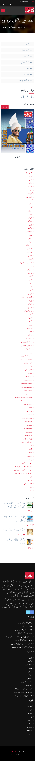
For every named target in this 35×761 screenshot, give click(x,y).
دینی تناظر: (30, 452)
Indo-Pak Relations (27, 418)
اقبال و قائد (30, 300)
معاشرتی (30, 179)
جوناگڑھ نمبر (30, 321)
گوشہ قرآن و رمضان (28, 369)
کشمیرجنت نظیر (29, 193)
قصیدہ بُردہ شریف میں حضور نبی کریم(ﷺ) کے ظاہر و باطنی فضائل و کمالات (18, 636)
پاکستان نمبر (30, 242)
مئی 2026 (30, 716)
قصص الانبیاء (29, 217)
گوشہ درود (30, 314)
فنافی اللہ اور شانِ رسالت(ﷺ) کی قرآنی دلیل (23, 629)
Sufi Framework (28, 404)
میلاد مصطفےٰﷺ (29, 245)
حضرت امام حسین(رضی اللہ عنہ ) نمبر (25, 463)
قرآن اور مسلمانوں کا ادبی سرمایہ (26, 297)
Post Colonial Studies (26, 387)
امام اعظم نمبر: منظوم (28, 349)
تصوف (31, 207)
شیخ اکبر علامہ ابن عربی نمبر (28, 438)
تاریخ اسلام (30, 490)
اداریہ (31, 476)
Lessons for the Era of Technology (23, 397)
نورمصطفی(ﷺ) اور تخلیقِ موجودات (25, 623)
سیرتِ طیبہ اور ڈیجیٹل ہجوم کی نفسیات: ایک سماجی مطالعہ (22, 647)
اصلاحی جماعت (29, 252)
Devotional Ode (28, 407)
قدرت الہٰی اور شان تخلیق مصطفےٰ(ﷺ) (24, 633)
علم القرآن (30, 204)
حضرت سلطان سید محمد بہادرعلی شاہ (26, 262)
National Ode (28, 435)
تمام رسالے (18, 27)
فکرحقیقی (30, 183)
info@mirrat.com (24, 1)
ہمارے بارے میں (21, 754)
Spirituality (29, 432)
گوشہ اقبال (30, 259)
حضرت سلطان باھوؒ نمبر (28, 362)
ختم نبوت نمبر (30, 318)
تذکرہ (31, 266)
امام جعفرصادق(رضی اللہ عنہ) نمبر (26, 356)
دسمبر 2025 (30, 734)
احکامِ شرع (30, 293)
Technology (29, 425)
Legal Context (28, 390)
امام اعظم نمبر (30, 335)
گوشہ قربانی (30, 290)
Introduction (28, 376)
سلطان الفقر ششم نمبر (28, 231)
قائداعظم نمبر (30, 228)
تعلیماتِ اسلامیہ (29, 328)
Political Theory (28, 380)
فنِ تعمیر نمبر (30, 366)
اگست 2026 (29, 706)
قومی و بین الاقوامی (29, 172)
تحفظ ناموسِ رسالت (28, 255)
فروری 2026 (29, 727)
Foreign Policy (28, 421)
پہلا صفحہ (23, 27)
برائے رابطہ (13, 754)
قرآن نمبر (30, 224)
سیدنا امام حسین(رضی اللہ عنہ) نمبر (26, 359)
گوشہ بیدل (30, 200)
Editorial (30, 373)
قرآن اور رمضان (29, 197)
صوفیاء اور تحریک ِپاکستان (28, 311)
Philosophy (29, 411)
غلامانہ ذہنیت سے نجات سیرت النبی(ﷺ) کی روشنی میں (21, 643)
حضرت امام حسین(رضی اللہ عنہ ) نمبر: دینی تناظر (23, 466)
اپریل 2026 (30, 720)
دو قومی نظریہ (30, 304)
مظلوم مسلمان (29, 248)
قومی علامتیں (29, 307)
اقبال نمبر (30, 235)
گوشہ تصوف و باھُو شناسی (28, 483)
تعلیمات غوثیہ (29, 186)
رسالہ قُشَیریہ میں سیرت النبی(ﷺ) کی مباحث (23, 640)
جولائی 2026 (30, 709)
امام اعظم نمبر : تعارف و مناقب (26, 338)
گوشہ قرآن (30, 331)
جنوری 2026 (29, 730)
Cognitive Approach (26, 383)
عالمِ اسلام (30, 445)
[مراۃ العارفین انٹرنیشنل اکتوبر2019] (20, 130)
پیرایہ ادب (30, 286)
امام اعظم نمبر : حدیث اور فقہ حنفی (26, 345)
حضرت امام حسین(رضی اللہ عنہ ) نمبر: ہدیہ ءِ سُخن (23, 473)
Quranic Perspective (26, 400)
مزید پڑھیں (30, 511)
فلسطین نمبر (30, 283)
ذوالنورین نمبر (30, 325)
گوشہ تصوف (30, 276)
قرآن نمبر (30, 449)
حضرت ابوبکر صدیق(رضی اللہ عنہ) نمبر (25, 442)
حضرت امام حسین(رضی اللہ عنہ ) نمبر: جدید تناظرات (23, 470)
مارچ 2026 (30, 723)
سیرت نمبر (30, 238)
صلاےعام (30, 480)
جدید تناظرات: (29, 456)
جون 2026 (30, 713)
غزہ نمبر (31, 352)
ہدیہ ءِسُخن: (30, 459)
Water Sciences (28, 428)
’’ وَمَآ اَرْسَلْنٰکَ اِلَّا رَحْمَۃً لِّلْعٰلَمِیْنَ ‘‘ (26, 626)
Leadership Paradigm (26, 394)
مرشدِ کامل (30, 176)
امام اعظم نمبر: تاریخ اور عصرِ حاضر (26, 342)
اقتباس (31, 214)
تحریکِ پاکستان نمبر (29, 269)
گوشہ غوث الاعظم (29, 280)
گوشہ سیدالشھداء (29, 273)
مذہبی (31, 487)
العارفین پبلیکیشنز (14, 751)
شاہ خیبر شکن (30, 221)
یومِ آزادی (30, 190)
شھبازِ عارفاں (30, 211)
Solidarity (29, 414)
